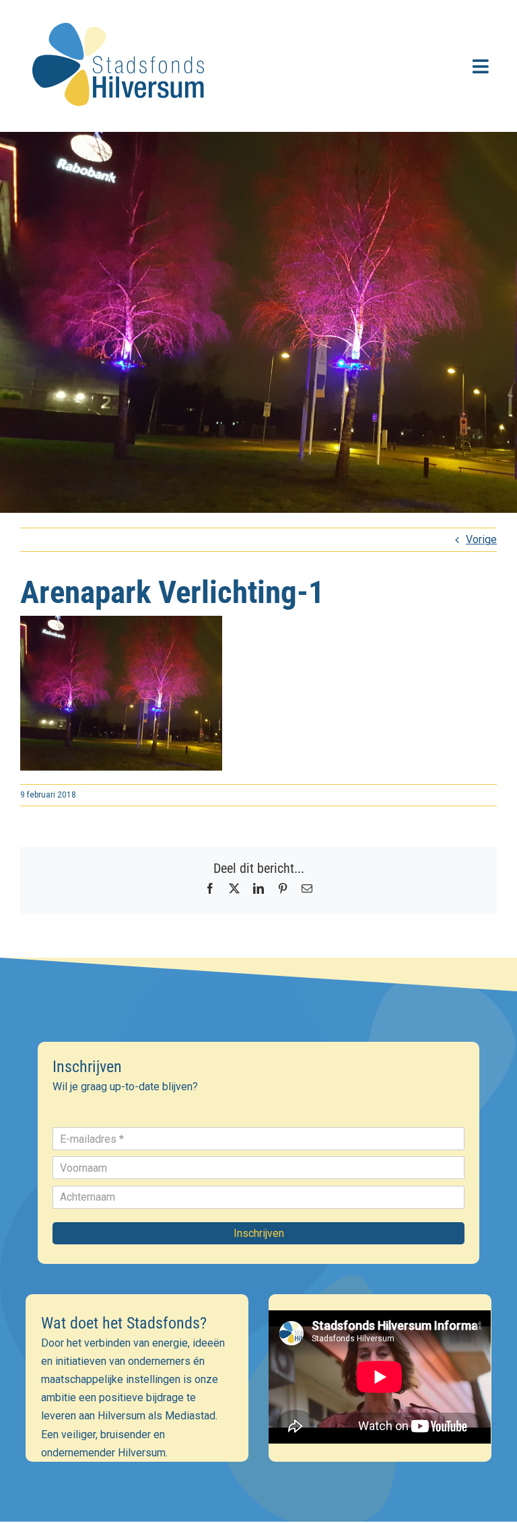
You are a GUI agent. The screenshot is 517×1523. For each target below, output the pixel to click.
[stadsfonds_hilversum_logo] (121, 14)
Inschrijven (259, 1233)
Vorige (481, 539)
